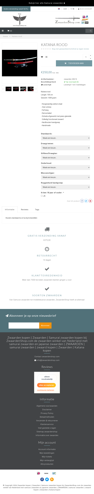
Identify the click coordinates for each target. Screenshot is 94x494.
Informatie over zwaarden (47, 435)
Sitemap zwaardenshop (47, 432)
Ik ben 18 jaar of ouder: (52, 193)
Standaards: (46, 134)
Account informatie (47, 449)
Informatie (9, 210)
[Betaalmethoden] (38, 473)
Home (5, 36)
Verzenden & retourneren (47, 421)
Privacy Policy (47, 413)
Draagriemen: (47, 144)
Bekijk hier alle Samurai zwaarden (46, 3)
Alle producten (47, 464)
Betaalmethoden (47, 417)
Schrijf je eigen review (80, 49)
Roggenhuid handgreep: (52, 183)
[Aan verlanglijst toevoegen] (42, 57)
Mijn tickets (47, 457)
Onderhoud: (46, 163)
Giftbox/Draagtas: (49, 153)
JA (44, 196)
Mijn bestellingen (47, 453)
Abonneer (45, 326)
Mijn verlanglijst (47, 460)
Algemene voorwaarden (47, 406)
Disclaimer (47, 410)
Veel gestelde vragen (47, 428)
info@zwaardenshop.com (48, 360)
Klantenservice (47, 424)
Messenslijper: (48, 173)
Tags (37, 210)
